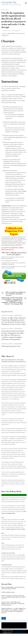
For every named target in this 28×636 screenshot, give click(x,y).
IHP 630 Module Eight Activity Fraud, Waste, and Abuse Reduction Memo (13, 588)
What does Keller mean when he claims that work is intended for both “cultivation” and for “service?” (13, 597)
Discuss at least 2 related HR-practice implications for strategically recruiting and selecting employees (12, 603)
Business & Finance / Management (11, 30)
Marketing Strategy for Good (10, 346)
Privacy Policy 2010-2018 (19, 632)
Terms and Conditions (19, 631)
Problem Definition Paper (8, 592)
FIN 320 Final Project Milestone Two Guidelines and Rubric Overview (15, 293)
